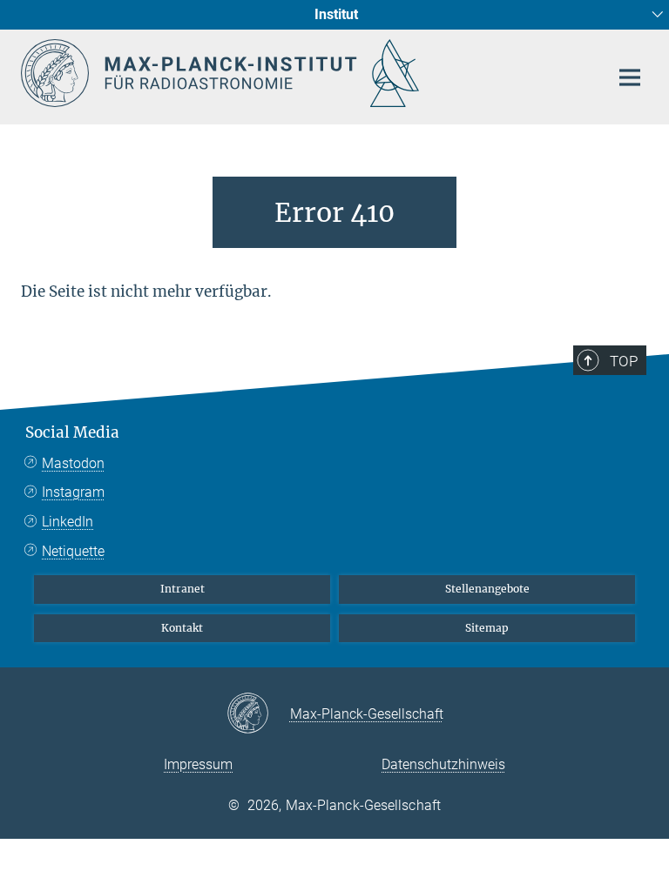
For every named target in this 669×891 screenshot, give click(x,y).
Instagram (73, 492)
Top (624, 361)
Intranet (182, 588)
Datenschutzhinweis (443, 764)
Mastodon (73, 463)
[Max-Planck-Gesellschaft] (258, 714)
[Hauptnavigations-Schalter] (629, 77)
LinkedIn (67, 521)
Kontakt (182, 627)
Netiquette (73, 551)
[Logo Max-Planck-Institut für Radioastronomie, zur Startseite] (304, 73)
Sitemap (487, 627)
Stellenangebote (487, 588)
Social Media (72, 432)
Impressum (198, 764)
